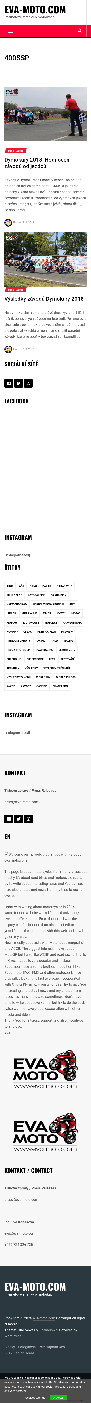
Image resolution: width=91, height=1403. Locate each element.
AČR (21, 586)
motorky (51, 622)
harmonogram (17, 604)
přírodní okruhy (18, 640)
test (52, 659)
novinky (12, 631)
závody (26, 686)
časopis (41, 686)
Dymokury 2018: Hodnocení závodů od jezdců (37, 163)
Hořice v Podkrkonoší (48, 604)
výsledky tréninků (56, 668)
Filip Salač (14, 595)
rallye (68, 640)
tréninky (13, 668)
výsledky (31, 668)
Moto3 (75, 613)
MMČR (47, 613)
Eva (15, 222)
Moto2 (61, 613)
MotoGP (12, 622)
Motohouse (31, 622)
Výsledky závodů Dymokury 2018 (44, 299)
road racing (44, 649)
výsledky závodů (19, 677)
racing (40, 640)
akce (10, 586)
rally (55, 640)
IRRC (72, 604)
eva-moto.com (35, 9)
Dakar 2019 (64, 586)
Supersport (35, 659)
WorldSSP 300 (66, 677)
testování (68, 659)
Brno (33, 586)
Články (9, 1347)
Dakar (46, 586)
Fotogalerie (27, 1347)
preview (67, 631)
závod (11, 686)
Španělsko (60, 686)
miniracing (29, 613)
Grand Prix (58, 595)
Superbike (14, 659)
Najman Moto (72, 622)
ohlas (27, 631)
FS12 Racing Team (19, 1353)
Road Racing (15, 150)
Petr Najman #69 (52, 1347)
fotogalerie (36, 595)
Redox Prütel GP (18, 649)
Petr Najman (46, 631)
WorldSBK (43, 677)
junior (11, 613)
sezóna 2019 (67, 649)
